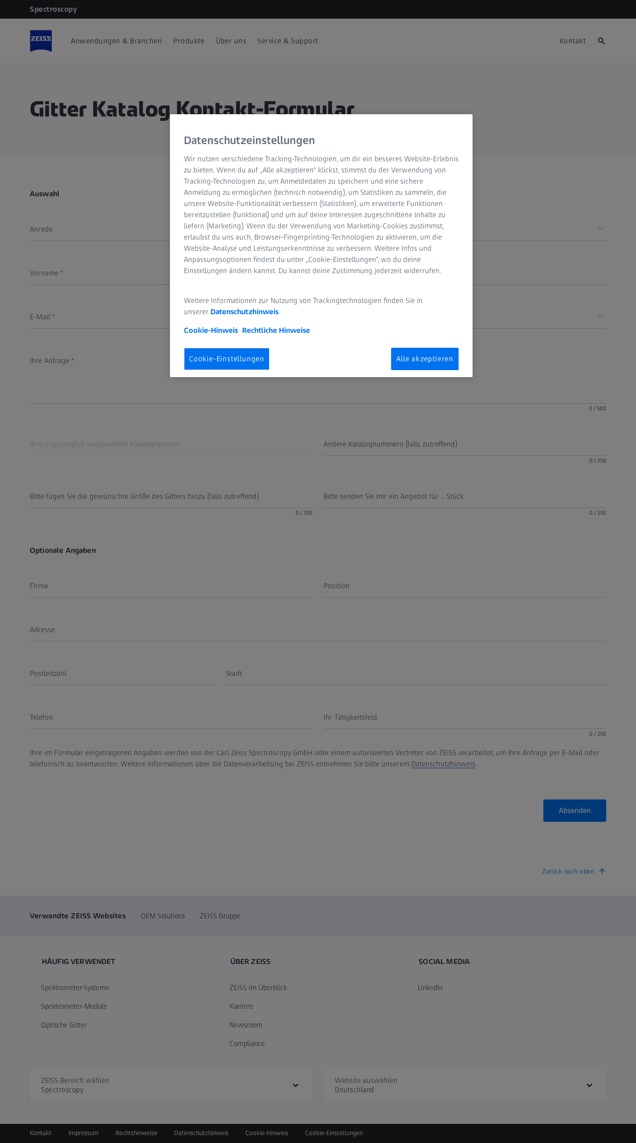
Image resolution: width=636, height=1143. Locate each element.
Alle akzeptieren (424, 358)
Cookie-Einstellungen (226, 358)
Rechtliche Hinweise (276, 330)
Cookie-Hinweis (211, 330)
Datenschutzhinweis (244, 311)
